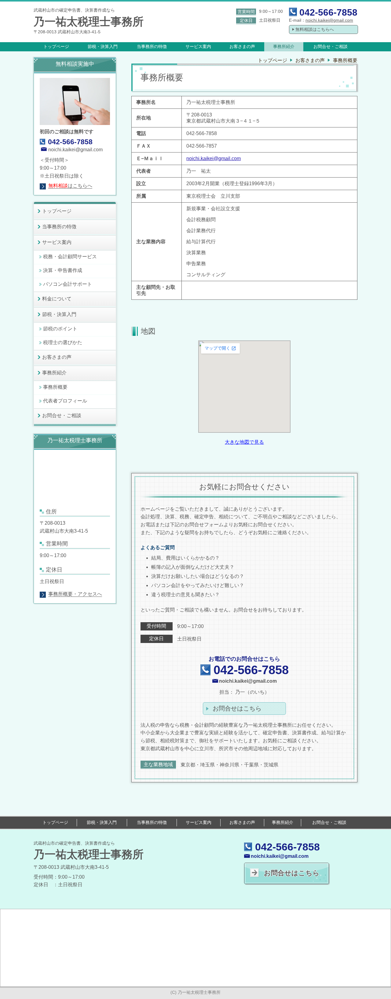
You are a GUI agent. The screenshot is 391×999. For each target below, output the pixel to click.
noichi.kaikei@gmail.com (329, 20)
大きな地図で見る (244, 442)
